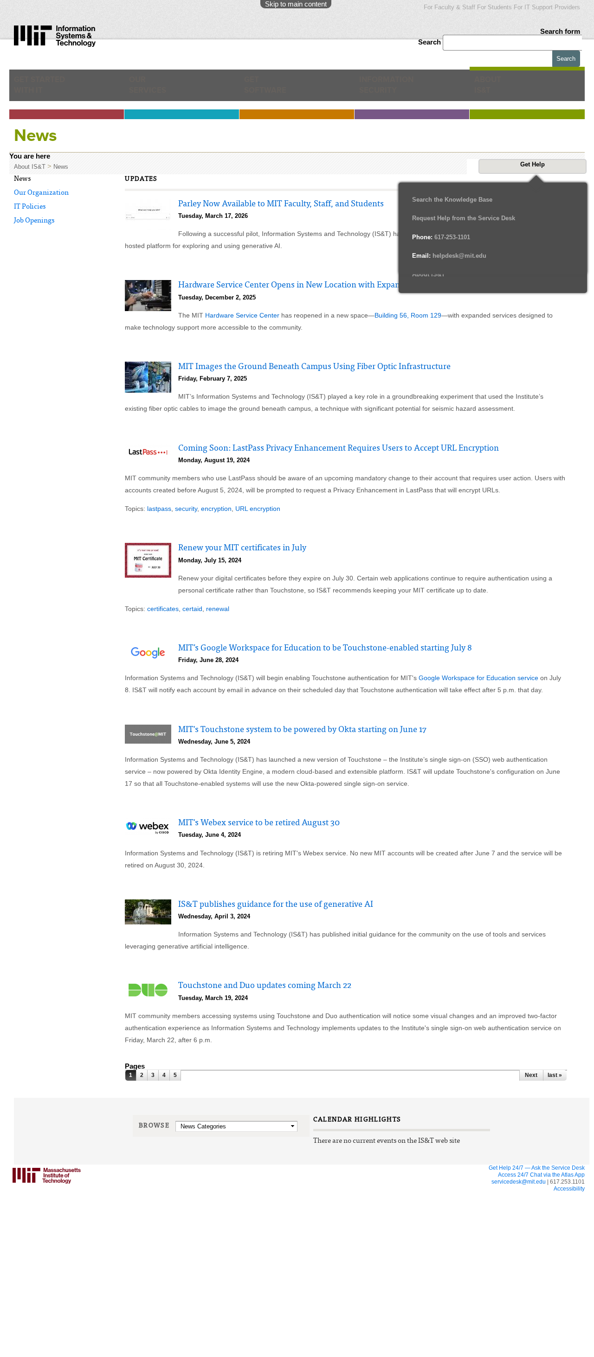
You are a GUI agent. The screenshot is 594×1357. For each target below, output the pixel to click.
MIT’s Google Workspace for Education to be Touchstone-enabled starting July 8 (325, 648)
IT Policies (29, 207)
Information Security (392, 88)
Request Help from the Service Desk (463, 218)
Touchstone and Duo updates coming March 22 (264, 986)
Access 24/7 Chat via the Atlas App (541, 1175)
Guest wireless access (334, 1216)
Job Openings (34, 220)
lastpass (159, 508)
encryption (216, 508)
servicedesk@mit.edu (518, 1182)
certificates (163, 608)
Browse (154, 1126)
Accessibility (569, 1188)
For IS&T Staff (439, 1197)
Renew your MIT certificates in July (242, 548)
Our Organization (41, 193)
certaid (192, 608)
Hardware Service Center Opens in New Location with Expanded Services (312, 285)
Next (531, 1075)
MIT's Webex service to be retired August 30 (259, 823)
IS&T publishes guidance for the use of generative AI (275, 905)
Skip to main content (296, 4)
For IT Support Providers (547, 7)
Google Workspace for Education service (478, 678)
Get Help (532, 164)
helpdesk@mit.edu (449, 255)
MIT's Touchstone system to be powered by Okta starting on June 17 (302, 730)
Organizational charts (442, 1224)
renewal (217, 608)
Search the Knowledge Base (452, 199)
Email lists (101, 1205)
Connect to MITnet (220, 1233)
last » (555, 1075)
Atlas (95, 1196)
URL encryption (257, 508)
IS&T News (430, 1216)
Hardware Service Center (242, 315)
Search (430, 42)
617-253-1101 (441, 237)
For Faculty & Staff (449, 7)
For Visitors (327, 1197)
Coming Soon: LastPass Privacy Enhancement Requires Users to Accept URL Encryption (338, 449)
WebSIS (208, 1224)
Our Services (152, 88)
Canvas (98, 1188)
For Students (494, 7)
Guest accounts (108, 1214)
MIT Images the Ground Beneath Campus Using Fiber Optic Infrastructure (314, 367)
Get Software (265, 88)
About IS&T (503, 88)
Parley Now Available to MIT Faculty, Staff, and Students (281, 204)
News (60, 166)
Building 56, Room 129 (407, 315)
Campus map (323, 1233)
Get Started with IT (44, 88)
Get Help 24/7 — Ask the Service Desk (537, 1168)
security (186, 508)
